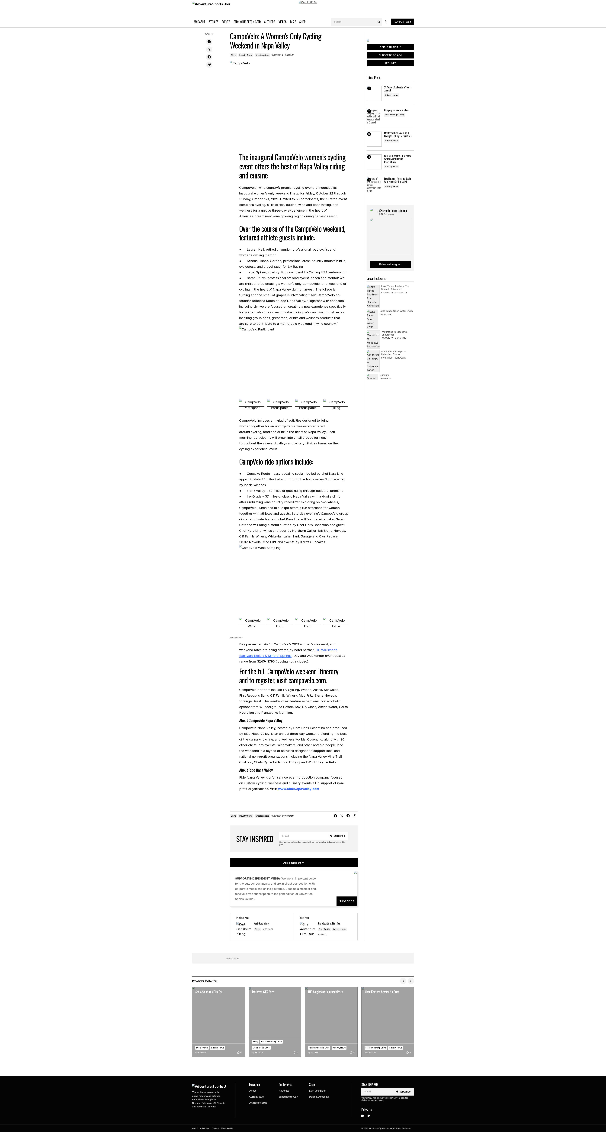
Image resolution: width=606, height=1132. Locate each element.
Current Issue (256, 1096)
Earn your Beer (317, 1090)
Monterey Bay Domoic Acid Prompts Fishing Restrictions (398, 135)
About (252, 1090)
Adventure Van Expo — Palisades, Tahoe (393, 353)
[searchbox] (353, 22)
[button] (385, 21)
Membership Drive (261, 1048)
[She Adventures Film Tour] (218, 1022)
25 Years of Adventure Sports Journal (398, 89)
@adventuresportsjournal (393, 210)
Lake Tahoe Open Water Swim (396, 310)
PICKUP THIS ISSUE (390, 47)
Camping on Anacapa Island (396, 110)
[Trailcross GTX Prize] (275, 1022)
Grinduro (384, 374)
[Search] (379, 22)
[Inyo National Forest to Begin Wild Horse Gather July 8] (374, 184)
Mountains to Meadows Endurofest (394, 333)
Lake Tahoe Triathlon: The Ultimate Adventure (395, 288)
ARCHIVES (390, 63)
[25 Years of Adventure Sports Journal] (374, 93)
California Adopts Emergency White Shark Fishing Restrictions (397, 159)
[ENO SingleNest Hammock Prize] (331, 1022)
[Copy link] (209, 64)
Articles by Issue (258, 1102)
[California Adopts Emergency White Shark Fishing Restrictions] (374, 161)
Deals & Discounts (319, 1096)
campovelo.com (307, 680)
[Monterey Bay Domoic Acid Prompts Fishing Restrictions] (374, 139)
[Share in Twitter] (209, 49)
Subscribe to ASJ (288, 1096)
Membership (227, 1128)
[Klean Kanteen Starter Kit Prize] (387, 1022)
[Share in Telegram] (209, 57)
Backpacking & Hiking (394, 114)
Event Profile (324, 929)
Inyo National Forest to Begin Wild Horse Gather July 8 (397, 180)
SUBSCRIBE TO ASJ (390, 55)
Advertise (284, 1090)
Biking (233, 55)
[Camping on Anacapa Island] (374, 116)
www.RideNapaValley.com (298, 789)
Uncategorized (262, 55)
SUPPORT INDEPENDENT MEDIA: (275, 889)
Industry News (245, 55)
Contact (215, 1128)
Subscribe (346, 901)
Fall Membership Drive (271, 1041)
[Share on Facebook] (209, 42)
